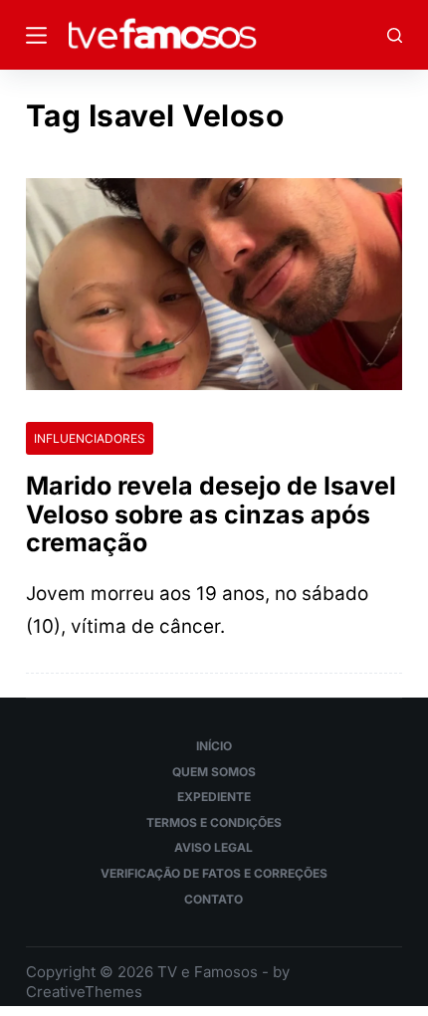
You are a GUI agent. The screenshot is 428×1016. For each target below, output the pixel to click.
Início (214, 745)
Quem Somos (214, 771)
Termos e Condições (214, 822)
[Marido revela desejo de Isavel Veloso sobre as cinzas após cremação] (214, 284)
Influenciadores (89, 438)
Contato (213, 899)
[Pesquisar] (394, 35)
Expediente (214, 796)
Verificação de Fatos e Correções (214, 873)
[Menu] (36, 35)
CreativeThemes (84, 991)
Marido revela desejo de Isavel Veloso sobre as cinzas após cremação (211, 514)
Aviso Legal (213, 847)
